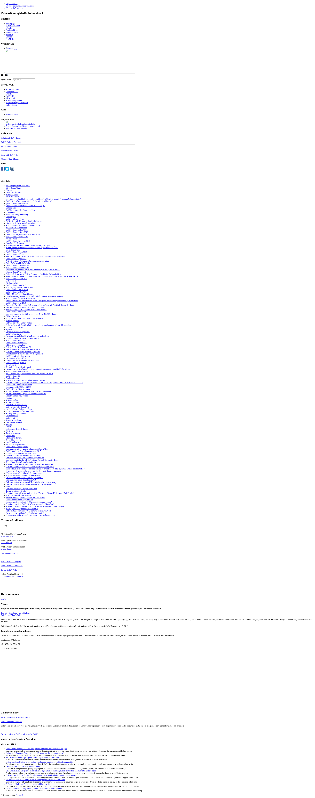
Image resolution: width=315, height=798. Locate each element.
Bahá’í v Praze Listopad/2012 (17, 265)
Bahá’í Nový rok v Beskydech (18, 356)
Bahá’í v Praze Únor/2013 (16, 285)
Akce (8, 486)
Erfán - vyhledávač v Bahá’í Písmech (15, 717)
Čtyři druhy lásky (12, 283)
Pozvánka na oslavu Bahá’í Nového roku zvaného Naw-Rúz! (30, 467)
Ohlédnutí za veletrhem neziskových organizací (24, 354)
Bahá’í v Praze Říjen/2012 (16, 259)
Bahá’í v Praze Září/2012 (15, 254)
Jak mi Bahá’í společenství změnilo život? (22, 462)
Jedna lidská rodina (13, 440)
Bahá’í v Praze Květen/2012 (17, 232)
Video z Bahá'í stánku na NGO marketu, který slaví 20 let (28, 511)
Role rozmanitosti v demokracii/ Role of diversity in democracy (30, 482)
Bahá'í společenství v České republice (20, 210)
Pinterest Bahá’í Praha (9, 155)
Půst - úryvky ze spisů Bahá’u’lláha (19, 287)
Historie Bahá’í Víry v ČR (16, 272)
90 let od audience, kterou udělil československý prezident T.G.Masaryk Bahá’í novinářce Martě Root (45, 469)
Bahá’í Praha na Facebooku (12, 142)
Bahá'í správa (11, 217)
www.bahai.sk (6, 543)
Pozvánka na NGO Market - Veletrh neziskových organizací (29, 464)
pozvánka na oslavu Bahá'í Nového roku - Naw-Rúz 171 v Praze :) (32, 314)
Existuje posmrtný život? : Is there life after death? (25, 497)
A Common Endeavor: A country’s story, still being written (28, 784)
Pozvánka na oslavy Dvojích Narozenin (21, 489)
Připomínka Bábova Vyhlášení (18, 332)
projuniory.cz (11, 365)
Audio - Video (11, 239)
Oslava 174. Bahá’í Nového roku (19, 385)
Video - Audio (11, 105)
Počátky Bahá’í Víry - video (17, 396)
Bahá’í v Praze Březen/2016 (17, 371)
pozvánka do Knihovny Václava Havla (21, 453)
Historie (9, 190)
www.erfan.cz (6, 549)
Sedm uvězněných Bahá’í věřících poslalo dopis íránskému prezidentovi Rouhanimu (38, 325)
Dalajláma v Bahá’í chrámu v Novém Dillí (22, 360)
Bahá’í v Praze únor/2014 (16, 312)
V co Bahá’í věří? (13, 26)
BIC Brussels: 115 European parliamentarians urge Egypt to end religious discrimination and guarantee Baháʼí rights (51, 771)
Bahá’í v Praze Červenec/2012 (18, 241)
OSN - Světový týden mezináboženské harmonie (25, 221)
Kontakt (9, 398)
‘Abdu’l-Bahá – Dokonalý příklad (19, 409)
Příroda (9, 28)
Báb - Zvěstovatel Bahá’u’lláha (18, 263)
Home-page (10, 23)
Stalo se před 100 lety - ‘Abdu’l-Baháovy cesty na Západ (28, 245)
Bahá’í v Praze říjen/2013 (16, 303)
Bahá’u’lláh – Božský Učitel (17, 447)
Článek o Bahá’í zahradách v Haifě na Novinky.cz (25, 206)
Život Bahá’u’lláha (13, 188)
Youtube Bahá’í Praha (9, 150)
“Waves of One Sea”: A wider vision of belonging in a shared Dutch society (35, 780)
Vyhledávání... (6, 80)
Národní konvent (12, 321)
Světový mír (10, 98)
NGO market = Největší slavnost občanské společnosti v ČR (29, 374)
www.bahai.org (7, 536)
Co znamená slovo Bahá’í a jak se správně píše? (24, 478)
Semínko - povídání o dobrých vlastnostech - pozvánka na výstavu (31, 515)
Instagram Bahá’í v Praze (11, 138)
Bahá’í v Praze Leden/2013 (16, 279)
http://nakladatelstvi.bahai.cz (12, 576)
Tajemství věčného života (16, 491)
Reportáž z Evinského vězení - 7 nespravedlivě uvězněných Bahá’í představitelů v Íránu (40, 305)
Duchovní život (12, 30)
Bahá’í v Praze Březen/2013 (17, 290)
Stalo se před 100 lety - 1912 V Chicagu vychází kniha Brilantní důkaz (33, 274)
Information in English (14, 327)
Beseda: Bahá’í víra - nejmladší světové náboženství (26, 394)
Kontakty (9, 35)
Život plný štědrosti (13, 433)
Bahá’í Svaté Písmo (13, 192)
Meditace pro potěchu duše (16, 128)
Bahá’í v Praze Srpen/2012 (16, 252)
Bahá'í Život (11, 208)
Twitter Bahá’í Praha (9, 146)
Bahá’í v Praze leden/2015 (16, 340)
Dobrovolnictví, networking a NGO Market (23, 234)
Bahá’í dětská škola (13, 334)
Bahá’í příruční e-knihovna (11, 722)
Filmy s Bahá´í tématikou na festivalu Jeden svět (24, 318)
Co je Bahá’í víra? (13, 250)
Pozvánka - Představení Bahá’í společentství (23, 352)
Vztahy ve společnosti (14, 100)
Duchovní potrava (13, 378)
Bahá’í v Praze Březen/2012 (17, 203)
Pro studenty (11, 212)
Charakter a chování (14, 438)
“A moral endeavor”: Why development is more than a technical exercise (34, 788)
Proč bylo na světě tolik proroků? (19, 495)
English (9, 37)
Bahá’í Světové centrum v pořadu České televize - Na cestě (29, 201)
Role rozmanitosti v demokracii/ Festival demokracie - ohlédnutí (30, 484)
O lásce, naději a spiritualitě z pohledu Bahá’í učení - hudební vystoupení (34, 471)
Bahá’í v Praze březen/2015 (16, 343)
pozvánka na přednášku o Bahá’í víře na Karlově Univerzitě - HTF (32, 460)
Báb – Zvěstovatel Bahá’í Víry (18, 407)
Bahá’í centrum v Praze (15, 219)
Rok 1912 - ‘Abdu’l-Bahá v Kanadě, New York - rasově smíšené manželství (35, 256)
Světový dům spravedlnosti (16, 413)
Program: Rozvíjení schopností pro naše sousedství (25, 380)
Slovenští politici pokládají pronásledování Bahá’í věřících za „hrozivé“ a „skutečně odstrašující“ (43, 199)
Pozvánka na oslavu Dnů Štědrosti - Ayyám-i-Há (25, 458)
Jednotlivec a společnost (15, 444)
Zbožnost (9, 431)
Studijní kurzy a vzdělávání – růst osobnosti (23, 126)
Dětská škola (11, 281)
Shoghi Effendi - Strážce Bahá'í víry (20, 411)
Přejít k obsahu (11, 4)
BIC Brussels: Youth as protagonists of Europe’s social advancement (32, 757)
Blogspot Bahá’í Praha (10, 159)
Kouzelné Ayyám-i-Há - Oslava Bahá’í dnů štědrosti (26, 310)
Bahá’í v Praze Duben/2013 (17, 292)
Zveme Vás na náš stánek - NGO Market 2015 (24, 349)
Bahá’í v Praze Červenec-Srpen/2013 (20, 298)
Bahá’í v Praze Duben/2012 (17, 230)
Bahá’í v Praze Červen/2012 (17, 237)
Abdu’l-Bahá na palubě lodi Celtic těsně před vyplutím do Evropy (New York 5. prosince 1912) (43, 276)
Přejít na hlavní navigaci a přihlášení (20, 6)
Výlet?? (9, 329)
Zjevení (9, 425)
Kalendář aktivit (12, 32)
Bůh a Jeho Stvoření (14, 422)
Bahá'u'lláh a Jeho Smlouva (16, 405)
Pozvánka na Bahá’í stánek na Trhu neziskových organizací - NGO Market (35, 506)
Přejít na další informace (15, 8)
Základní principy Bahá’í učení (18, 186)
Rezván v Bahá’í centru (15, 243)
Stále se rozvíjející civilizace (17, 103)
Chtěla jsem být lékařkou (15, 345)
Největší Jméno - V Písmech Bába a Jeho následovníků (27, 261)
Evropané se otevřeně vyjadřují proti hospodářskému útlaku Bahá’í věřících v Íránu (38, 369)
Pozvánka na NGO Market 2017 (18, 387)
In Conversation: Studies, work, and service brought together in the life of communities (39, 762)
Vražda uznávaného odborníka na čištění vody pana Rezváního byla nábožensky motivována (42, 301)
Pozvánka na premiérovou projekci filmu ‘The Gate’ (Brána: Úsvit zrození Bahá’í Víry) (40, 493)
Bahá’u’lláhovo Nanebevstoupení (19, 389)
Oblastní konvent (12, 316)
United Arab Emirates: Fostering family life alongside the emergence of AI (34, 753)
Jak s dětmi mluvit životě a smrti (18, 367)
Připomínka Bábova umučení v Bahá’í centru (23, 475)
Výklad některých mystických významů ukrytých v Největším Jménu (33, 270)
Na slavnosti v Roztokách (16, 358)
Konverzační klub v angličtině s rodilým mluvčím (25, 307)
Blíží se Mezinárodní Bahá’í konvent (20, 294)
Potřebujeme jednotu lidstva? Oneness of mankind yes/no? (29, 502)
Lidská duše (10, 436)
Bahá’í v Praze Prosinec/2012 (17, 267)
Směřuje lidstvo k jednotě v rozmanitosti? (22, 509)
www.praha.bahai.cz (9, 553)
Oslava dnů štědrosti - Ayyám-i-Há (19, 500)
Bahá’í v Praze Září (13, 376)
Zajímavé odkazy (12, 197)
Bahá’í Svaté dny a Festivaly (17, 214)
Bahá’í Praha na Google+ (11, 562)
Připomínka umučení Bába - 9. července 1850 (23, 473)
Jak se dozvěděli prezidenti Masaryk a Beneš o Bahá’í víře (28, 391)
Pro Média (10, 39)
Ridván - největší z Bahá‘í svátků (19, 323)
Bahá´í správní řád (13, 442)
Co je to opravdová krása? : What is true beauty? (25, 513)
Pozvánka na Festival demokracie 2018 (21, 480)
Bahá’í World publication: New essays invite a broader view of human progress (36, 749)
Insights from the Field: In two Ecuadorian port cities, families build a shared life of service (41, 775)
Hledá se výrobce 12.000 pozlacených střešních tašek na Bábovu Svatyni (34, 296)
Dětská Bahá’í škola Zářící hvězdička (20, 124)
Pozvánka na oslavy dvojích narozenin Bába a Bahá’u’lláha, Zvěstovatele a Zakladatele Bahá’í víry (44, 382)
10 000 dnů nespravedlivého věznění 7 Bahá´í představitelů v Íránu (32, 248)
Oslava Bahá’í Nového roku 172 (18, 347)
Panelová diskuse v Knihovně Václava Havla (23, 455)
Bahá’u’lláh (10, 96)
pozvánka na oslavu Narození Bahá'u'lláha (22, 338)
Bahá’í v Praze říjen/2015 (16, 363)
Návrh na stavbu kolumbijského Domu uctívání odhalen (27, 336)
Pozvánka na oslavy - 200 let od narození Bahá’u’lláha (27, 449)
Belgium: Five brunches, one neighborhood (23, 766)
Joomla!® (20, 795)
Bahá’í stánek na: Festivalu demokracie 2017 (23, 451)
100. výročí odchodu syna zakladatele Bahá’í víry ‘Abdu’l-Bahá (15, 614)
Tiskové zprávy (12, 400)
